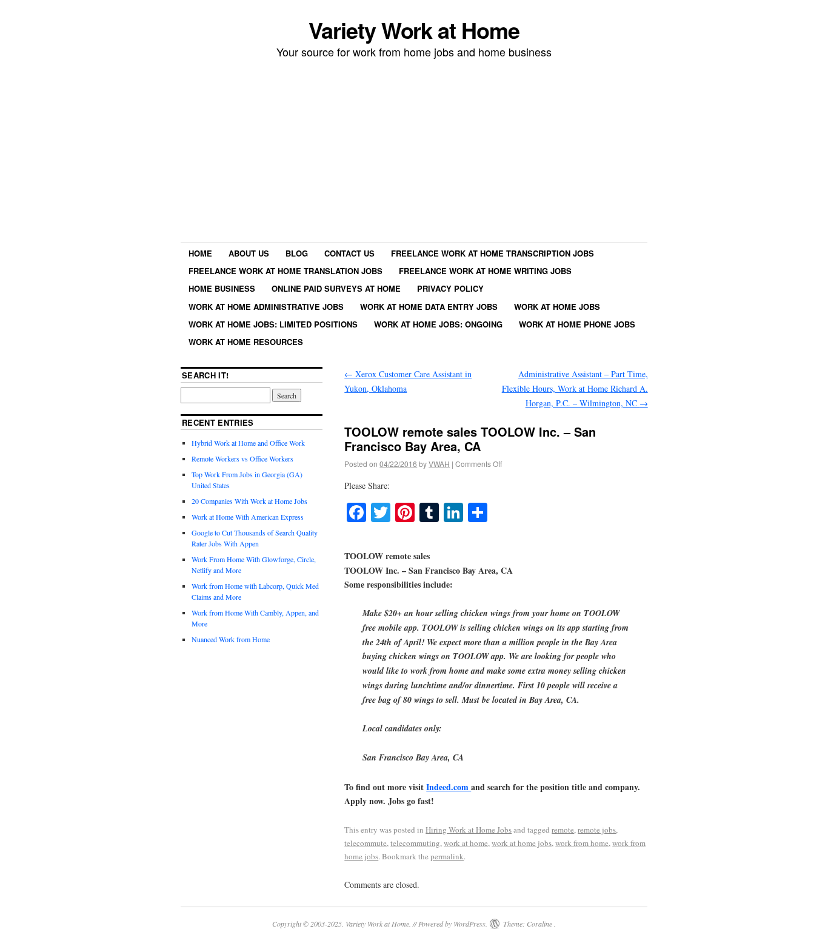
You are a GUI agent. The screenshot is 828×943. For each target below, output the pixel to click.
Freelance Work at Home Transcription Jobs (492, 253)
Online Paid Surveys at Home (336, 288)
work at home (466, 842)
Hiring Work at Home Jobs (469, 829)
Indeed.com (448, 786)
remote (563, 829)
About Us (249, 253)
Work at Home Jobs (557, 306)
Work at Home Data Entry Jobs (429, 306)
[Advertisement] (414, 152)
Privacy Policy (450, 288)
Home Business (222, 288)
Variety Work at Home (414, 29)
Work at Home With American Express (248, 517)
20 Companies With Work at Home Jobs (249, 501)
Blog (296, 253)
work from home (582, 842)
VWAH (439, 463)
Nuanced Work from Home (231, 639)
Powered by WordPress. (452, 923)
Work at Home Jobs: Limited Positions (273, 324)
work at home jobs (522, 842)
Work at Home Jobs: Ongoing (438, 324)
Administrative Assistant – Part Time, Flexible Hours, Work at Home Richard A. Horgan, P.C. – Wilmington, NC (575, 388)
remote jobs (597, 829)
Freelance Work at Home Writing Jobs (485, 271)
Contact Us (349, 253)
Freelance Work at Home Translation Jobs (285, 271)
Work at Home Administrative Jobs (266, 306)
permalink (447, 856)
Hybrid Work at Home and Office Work (248, 443)
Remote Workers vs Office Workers (242, 458)
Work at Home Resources (246, 341)
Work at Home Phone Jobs (577, 324)
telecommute (365, 842)
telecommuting (415, 842)
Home (200, 253)
